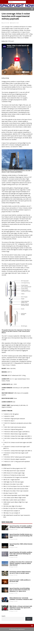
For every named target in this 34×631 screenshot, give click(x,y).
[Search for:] (17, 2)
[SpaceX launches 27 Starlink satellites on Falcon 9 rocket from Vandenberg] (5, 527)
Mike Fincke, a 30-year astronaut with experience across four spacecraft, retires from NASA (20, 607)
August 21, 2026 (14, 547)
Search (3, 616)
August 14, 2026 (14, 601)
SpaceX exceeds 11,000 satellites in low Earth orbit (19, 580)
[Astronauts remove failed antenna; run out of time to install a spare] (5, 573)
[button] (32, 9)
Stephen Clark (15, 23)
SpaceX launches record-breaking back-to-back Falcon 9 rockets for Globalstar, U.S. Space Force (19, 589)
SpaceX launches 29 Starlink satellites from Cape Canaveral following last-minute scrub (20, 553)
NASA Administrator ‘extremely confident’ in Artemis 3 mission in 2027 (20, 598)
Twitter (26, 37)
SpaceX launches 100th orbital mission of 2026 (20, 544)
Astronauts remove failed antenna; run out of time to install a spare (20, 572)
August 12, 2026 (14, 611)
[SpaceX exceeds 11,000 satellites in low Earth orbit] (5, 581)
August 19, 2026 (14, 566)
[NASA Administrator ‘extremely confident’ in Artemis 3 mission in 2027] (5, 599)
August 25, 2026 (14, 529)
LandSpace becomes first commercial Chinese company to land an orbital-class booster (20, 563)
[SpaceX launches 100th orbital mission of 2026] (5, 545)
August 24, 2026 (14, 539)
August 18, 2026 (14, 575)
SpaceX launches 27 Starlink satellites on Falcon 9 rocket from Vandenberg (20, 526)
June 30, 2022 (6, 23)
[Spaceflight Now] (17, 6)
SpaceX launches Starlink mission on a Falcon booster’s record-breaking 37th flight (20, 535)
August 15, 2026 (14, 593)
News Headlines (7, 522)
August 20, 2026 (14, 557)
